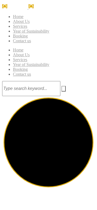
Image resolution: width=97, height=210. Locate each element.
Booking (20, 36)
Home (18, 16)
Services (20, 26)
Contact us (22, 40)
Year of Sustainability (31, 31)
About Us (21, 21)
